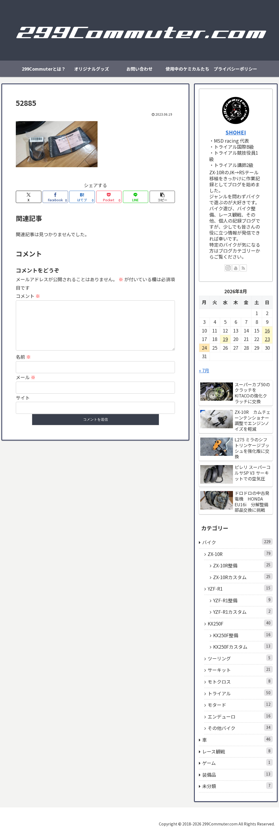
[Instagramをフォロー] (228, 267)
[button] (162, 197)
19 (225, 339)
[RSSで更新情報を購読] (243, 267)
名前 (23, 356)
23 (267, 339)
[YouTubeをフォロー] (235, 267)
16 (267, 330)
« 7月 (204, 370)
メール (25, 377)
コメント (28, 295)
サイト (23, 397)
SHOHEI (236, 132)
